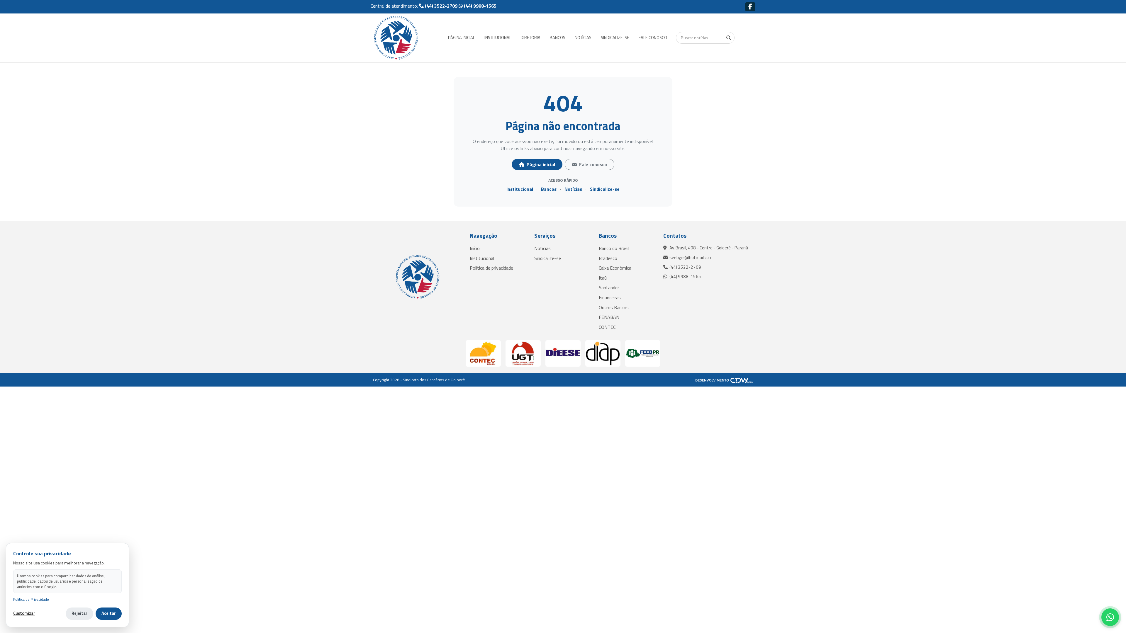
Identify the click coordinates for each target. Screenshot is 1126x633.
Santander (609, 287)
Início (475, 248)
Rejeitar (79, 613)
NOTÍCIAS (583, 37)
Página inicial (540, 164)
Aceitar (108, 613)
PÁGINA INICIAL (461, 37)
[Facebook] (750, 6)
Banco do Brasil (614, 248)
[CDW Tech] (724, 380)
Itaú (603, 277)
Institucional (519, 189)
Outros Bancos (614, 307)
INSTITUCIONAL (497, 37)
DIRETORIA (530, 37)
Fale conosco (592, 164)
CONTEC (607, 327)
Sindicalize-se (605, 189)
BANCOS (557, 37)
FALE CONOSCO (653, 37)
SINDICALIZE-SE (615, 37)
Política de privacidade (491, 267)
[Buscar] (728, 37)
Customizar (24, 613)
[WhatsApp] (1110, 617)
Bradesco (608, 258)
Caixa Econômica (615, 267)
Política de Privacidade (31, 599)
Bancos (549, 189)
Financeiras (610, 297)
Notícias (573, 189)
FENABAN (609, 317)
